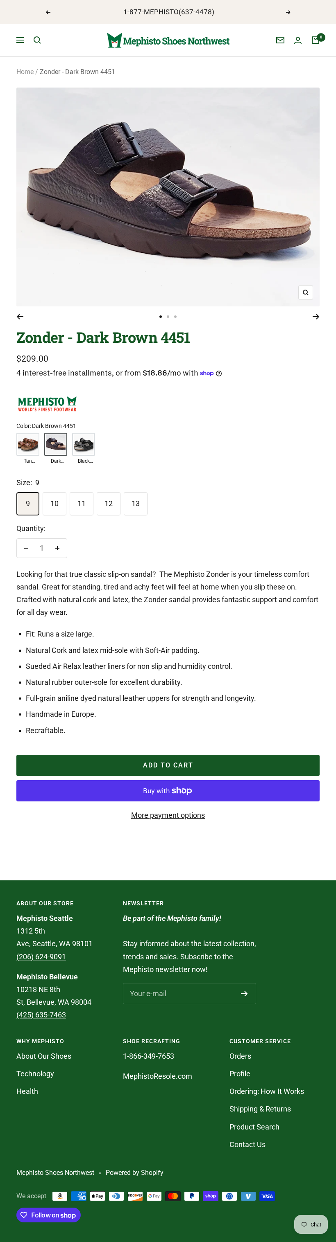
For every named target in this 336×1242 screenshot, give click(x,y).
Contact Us (247, 1144)
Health (27, 1091)
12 (108, 503)
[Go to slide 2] (168, 316)
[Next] (316, 317)
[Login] (298, 40)
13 (136, 503)
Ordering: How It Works (266, 1091)
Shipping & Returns (260, 1109)
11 (81, 503)
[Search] (37, 40)
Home (25, 72)
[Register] (244, 994)
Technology (35, 1073)
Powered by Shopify (134, 1173)
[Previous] (19, 317)
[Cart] (315, 40)
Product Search (254, 1127)
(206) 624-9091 (41, 956)
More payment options (168, 815)
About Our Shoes (43, 1056)
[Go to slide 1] (160, 316)
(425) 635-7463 (41, 1014)
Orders (240, 1056)
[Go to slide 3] (175, 316)
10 (54, 503)
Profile (239, 1073)
